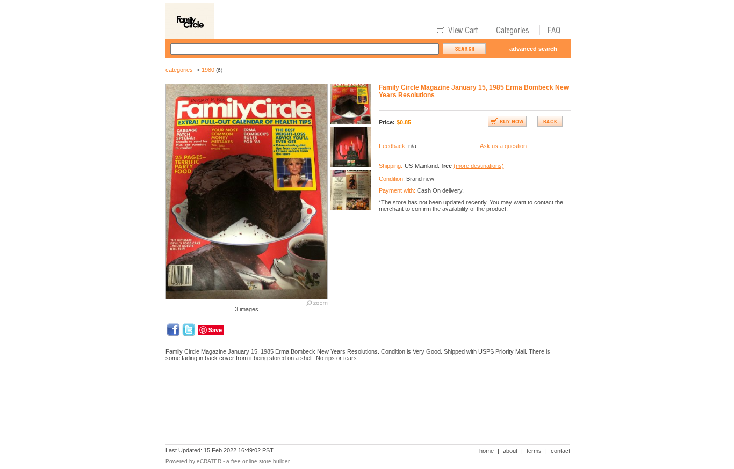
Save (215, 330)
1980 (208, 70)
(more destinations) (479, 166)
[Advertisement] (361, 407)
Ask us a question (503, 146)
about (510, 451)
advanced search (533, 49)
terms (534, 451)
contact (560, 451)
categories (179, 70)
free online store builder (260, 461)
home (486, 451)
